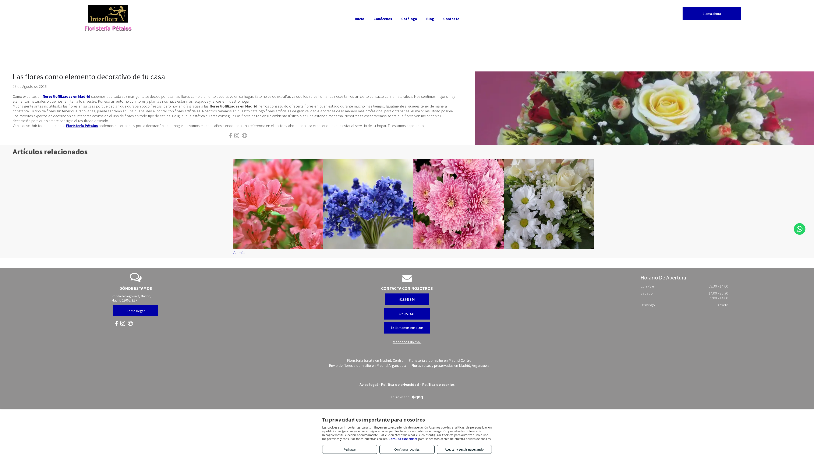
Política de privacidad (400, 384)
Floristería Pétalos (82, 125)
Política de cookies (438, 384)
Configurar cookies (407, 449)
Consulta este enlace (403, 439)
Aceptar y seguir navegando (464, 449)
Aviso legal (369, 384)
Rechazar (349, 449)
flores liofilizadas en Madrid (66, 96)
